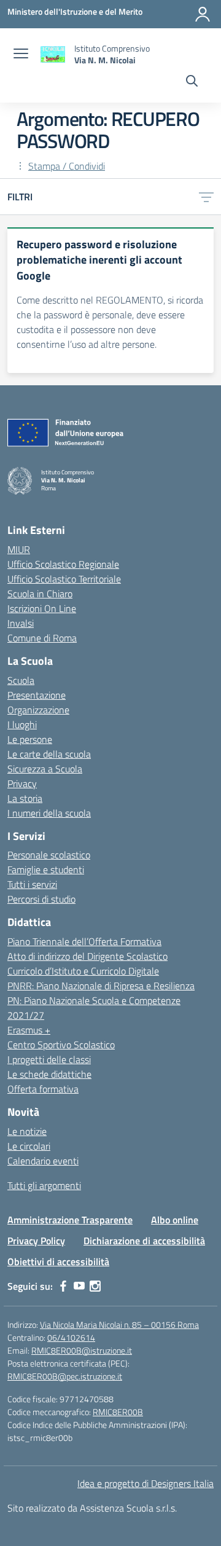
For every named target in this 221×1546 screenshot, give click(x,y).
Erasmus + (28, 1029)
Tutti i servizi (32, 884)
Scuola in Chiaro (39, 593)
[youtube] (79, 1286)
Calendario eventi (43, 1160)
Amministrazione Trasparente (70, 1219)
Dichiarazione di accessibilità (144, 1240)
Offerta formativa (43, 1088)
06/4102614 (71, 1337)
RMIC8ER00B (118, 1411)
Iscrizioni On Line (41, 608)
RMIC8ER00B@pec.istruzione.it (64, 1376)
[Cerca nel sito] (191, 82)
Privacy (22, 783)
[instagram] (95, 1286)
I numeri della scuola (49, 813)
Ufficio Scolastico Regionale (63, 564)
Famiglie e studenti (45, 869)
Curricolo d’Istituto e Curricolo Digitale (83, 970)
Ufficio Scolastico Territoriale (64, 578)
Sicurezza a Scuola (44, 768)
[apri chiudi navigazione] (21, 54)
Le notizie (27, 1131)
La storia (24, 798)
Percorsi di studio (41, 899)
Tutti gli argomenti (44, 1185)
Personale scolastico (48, 854)
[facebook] (63, 1286)
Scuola (20, 680)
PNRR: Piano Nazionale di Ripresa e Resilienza (101, 985)
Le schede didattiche (49, 1074)
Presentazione (36, 695)
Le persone (29, 739)
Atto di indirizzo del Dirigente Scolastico (87, 956)
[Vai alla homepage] (53, 54)
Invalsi (20, 623)
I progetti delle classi (49, 1059)
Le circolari (28, 1146)
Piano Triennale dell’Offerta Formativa (84, 941)
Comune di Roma (42, 637)
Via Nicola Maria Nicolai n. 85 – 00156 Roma (119, 1324)
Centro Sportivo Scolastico (61, 1044)
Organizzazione (38, 709)
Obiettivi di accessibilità (58, 1261)
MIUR (18, 549)
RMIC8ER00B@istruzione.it (81, 1350)
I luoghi (22, 724)
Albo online (174, 1219)
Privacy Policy (36, 1240)
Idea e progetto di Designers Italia (145, 1483)
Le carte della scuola (49, 754)
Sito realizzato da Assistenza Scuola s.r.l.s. (92, 1508)
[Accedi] (203, 14)
